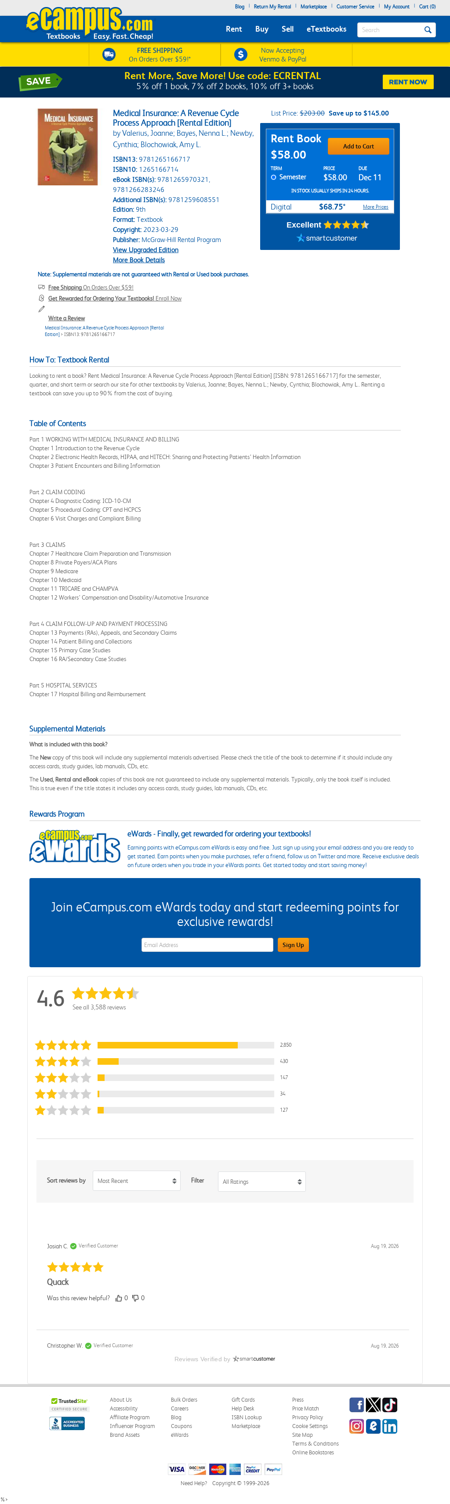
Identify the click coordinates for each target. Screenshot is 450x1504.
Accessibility (124, 1408)
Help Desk (243, 1408)
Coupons (181, 1426)
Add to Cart (358, 146)
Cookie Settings (310, 1426)
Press (298, 1399)
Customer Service (355, 7)
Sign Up (293, 944)
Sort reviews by (66, 1180)
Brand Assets (125, 1435)
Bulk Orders (184, 1399)
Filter (197, 1180)
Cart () (427, 7)
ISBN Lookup (247, 1417)
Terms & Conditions (315, 1443)
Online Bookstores (313, 1452)
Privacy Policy (307, 1417)
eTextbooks (326, 28)
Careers (180, 1408)
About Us (121, 1399)
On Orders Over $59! (91, 287)
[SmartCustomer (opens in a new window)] (327, 239)
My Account (397, 7)
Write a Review (66, 318)
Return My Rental (272, 7)
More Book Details (139, 260)
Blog (239, 7)
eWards (180, 1435)
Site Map (302, 1435)
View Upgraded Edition (145, 250)
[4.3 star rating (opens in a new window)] (346, 225)
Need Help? (194, 1483)
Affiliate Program (130, 1417)
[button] (165, 1045)
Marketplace (314, 7)
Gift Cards (243, 1399)
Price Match (305, 1408)
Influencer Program (132, 1426)
